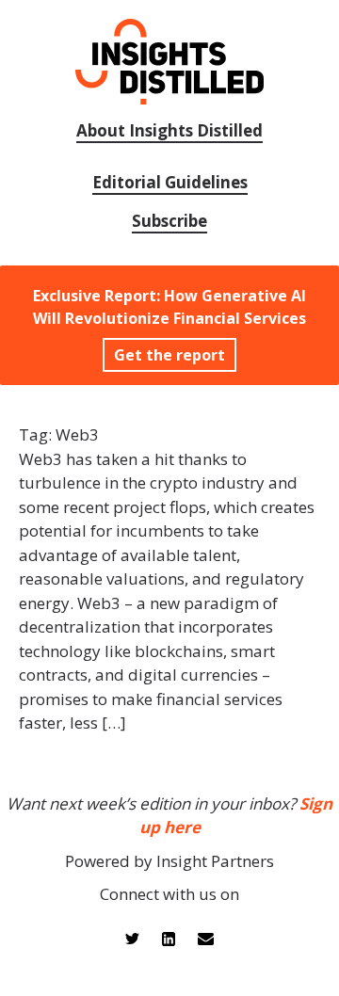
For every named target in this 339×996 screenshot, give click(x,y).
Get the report (169, 355)
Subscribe (169, 221)
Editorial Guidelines (170, 182)
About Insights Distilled (169, 130)
